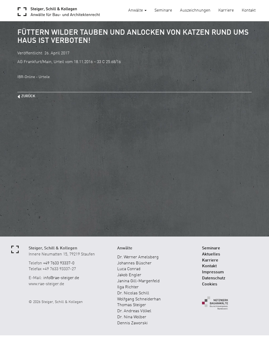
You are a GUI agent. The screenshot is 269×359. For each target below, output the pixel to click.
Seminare (163, 10)
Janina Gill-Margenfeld (138, 281)
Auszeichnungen (195, 10)
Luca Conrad (129, 269)
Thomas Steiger (131, 305)
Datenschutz (213, 278)
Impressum (213, 272)
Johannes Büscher (134, 263)
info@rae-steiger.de (61, 278)
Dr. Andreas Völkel (134, 311)
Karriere (226, 10)
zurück (28, 96)
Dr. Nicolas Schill (133, 293)
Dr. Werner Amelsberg (138, 257)
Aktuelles (211, 254)
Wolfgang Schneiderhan (139, 299)
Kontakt (249, 10)
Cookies (209, 284)
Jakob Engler (129, 275)
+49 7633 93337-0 (58, 263)
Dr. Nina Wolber (131, 317)
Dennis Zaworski (132, 323)
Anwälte (136, 10)
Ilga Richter (128, 287)
